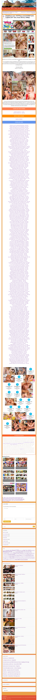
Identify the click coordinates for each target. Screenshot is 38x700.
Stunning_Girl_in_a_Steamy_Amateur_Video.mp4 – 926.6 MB (19, 317)
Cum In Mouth (27, 551)
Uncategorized (5, 544)
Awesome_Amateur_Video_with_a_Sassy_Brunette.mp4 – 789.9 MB (19, 146)
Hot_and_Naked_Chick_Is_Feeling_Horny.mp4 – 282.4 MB (19, 233)
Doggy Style (29, 553)
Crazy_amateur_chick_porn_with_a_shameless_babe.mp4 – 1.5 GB (19, 178)
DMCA (23, 8)
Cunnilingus (11, 553)
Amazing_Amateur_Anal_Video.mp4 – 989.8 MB (19, 138)
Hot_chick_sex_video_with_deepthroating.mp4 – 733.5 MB (19, 241)
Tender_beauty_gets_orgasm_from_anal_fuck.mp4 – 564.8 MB (19, 334)
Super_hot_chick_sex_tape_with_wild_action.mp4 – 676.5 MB (19, 325)
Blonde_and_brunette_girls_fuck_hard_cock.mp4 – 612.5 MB (19, 160)
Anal (12, 497)
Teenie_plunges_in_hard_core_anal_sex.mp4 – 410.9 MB (19, 333)
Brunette (21, 497)
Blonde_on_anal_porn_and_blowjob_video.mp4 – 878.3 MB (19, 165)
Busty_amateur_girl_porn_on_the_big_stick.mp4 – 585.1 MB (19, 169)
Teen (14, 500)
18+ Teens (7, 497)
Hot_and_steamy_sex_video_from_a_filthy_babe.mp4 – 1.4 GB (19, 234)
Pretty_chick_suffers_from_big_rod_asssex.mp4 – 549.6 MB (19, 283)
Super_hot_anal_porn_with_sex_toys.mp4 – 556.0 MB (19, 322)
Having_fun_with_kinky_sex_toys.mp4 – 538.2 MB (19, 220)
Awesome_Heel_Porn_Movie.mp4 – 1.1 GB (19, 149)
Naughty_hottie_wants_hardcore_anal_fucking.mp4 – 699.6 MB (19, 275)
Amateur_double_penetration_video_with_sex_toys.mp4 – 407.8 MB (19, 130)
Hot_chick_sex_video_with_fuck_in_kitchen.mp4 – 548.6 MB (19, 242)
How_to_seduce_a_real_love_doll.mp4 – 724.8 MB (19, 253)
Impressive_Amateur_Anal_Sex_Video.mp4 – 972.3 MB (19, 255)
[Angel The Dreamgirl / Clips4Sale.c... (20, 574)
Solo (9, 559)
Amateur (9, 550)
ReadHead (20, 499)
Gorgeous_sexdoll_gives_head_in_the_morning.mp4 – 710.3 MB (19, 209)
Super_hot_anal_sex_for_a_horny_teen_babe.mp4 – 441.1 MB (19, 323)
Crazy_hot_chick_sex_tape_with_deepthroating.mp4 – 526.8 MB (19, 180)
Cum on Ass (4, 498)
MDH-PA (12, 8)
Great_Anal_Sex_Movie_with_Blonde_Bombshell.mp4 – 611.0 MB (19, 210)
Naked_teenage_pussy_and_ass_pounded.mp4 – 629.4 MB (19, 272)
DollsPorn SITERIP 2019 (14, 498)
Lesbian (3, 499)
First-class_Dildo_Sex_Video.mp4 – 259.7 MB (19, 203)
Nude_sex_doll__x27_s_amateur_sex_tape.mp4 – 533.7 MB (19, 279)
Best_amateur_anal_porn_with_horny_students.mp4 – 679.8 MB (19, 156)
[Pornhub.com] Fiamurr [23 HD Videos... (20, 627)
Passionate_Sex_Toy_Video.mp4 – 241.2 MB (19, 281)
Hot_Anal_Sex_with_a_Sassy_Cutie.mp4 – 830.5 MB (19, 232)
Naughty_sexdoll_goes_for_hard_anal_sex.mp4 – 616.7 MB (19, 276)
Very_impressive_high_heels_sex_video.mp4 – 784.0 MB (19, 357)
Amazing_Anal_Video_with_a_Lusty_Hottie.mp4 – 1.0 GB (19, 139)
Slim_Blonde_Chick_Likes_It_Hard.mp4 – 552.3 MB (19, 310)
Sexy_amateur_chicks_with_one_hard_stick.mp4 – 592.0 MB (19, 293)
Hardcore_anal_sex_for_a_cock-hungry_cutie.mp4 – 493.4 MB (19, 214)
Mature (4, 557)
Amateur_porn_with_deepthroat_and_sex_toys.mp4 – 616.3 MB (19, 137)
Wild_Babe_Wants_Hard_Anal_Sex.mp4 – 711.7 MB (19, 362)
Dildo (24, 553)
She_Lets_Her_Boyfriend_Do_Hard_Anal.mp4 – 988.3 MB (19, 306)
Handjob (28, 554)
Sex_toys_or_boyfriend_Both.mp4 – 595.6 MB (19, 304)
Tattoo (12, 500)
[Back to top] (36, 698)
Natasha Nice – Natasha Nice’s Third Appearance (11, 675)
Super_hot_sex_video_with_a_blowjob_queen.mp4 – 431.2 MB (19, 326)
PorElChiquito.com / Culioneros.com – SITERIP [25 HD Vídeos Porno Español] (10, 12)
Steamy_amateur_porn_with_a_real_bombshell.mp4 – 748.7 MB (19, 314)
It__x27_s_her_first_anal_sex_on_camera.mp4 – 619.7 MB (19, 264)
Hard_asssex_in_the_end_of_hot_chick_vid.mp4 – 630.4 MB (19, 219)
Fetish (16, 554)
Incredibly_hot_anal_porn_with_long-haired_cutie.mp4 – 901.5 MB (19, 262)
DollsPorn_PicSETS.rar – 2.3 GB (19, 111)
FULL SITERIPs (7, 18)
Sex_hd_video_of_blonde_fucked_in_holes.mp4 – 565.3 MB (19, 303)
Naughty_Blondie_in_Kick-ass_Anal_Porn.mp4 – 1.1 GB (19, 274)
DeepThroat (8, 498)
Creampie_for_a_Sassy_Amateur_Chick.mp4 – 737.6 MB (19, 181)
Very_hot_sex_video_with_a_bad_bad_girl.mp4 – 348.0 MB (19, 356)
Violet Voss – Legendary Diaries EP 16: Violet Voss (11, 671)
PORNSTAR (5, 541)
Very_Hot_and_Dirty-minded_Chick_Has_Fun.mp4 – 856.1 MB (19, 354)
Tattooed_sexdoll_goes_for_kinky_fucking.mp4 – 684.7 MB (19, 332)
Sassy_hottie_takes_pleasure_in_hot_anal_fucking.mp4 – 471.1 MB (19, 291)
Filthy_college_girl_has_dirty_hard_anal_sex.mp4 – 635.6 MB (19, 198)
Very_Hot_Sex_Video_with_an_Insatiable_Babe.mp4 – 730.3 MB (19, 355)
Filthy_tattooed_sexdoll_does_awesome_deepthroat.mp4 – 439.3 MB (19, 201)
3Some (10, 497)
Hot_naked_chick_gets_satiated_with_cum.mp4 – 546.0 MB (19, 244)
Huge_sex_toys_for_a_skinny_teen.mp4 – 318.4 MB (19, 254)
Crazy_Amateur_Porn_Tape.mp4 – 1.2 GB (19, 179)
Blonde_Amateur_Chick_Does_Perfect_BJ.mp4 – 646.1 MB (19, 158)
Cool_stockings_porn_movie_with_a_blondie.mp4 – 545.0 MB (19, 177)
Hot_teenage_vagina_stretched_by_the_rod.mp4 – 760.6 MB (19, 251)
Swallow (10, 500)
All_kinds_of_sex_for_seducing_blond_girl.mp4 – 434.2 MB (19, 125)
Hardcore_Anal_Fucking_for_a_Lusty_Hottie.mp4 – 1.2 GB (19, 213)
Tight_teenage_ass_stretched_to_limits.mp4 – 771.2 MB (19, 344)
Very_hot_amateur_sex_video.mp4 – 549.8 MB (19, 353)
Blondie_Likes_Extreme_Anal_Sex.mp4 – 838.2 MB (19, 167)
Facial (11, 554)
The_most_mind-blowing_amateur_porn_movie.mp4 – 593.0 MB (19, 337)
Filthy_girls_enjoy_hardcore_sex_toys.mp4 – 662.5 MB (19, 200)
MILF (11, 557)
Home (3, 8)
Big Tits (14, 497)
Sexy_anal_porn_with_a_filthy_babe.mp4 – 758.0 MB (19, 295)
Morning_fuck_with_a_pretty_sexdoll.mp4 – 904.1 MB (19, 271)
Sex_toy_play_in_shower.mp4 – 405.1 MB (19, 305)
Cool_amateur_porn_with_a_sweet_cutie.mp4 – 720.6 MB (19, 172)
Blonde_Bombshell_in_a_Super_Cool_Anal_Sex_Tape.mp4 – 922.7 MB (19, 162)
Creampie (19, 551)
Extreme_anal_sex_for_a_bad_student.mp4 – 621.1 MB (19, 190)
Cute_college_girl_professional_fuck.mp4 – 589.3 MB (19, 182)
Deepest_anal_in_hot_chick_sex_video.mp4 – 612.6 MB (19, 183)
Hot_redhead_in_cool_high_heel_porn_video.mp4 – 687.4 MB (19, 245)
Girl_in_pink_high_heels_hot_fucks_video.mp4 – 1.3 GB (19, 207)
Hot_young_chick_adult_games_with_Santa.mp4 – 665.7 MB (19, 252)
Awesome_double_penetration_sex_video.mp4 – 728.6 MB (19, 148)
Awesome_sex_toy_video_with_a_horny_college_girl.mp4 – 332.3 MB (19, 151)
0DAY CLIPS (5, 532)
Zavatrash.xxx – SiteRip (18, 618)
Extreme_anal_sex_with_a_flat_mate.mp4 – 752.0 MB (19, 191)
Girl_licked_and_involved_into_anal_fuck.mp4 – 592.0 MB (19, 208)
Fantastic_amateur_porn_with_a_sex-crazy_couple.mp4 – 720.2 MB (19, 192)
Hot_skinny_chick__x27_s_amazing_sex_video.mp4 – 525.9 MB (19, 249)
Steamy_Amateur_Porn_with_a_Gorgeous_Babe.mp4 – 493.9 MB (19, 313)
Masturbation (29, 555)
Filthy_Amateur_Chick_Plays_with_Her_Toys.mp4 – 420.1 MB (19, 197)
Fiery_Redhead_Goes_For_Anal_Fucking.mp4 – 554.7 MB (19, 196)
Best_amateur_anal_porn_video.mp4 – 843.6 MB (19, 155)
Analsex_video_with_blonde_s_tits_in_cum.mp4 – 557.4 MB (19, 140)
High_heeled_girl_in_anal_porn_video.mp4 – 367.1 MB (19, 224)
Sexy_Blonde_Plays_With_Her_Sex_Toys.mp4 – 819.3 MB (19, 296)
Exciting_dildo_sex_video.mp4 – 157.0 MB (19, 188)
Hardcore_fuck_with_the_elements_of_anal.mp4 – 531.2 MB (19, 217)
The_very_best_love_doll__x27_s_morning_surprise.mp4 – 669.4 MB (19, 338)
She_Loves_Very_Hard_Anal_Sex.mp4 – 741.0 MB (19, 307)
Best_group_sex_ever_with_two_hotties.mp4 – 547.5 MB (19, 157)
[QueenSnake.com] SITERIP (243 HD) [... (20, 645)
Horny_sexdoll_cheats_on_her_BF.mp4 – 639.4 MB (19, 228)
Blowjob (19, 497)
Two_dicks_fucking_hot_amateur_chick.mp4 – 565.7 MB (19, 346)
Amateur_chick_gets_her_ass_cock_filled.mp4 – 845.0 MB (19, 127)
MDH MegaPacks (5, 535)
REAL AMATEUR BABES (22, 558)
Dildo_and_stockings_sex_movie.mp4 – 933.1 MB (19, 186)
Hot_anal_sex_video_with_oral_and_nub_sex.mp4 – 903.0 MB (19, 230)
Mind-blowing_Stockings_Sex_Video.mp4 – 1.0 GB (19, 270)
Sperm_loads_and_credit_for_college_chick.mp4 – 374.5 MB (19, 312)
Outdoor (10, 499)
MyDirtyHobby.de (29, 557)
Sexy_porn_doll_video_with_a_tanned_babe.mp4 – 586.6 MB (19, 301)
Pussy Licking (17, 499)
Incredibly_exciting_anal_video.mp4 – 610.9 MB (19, 260)
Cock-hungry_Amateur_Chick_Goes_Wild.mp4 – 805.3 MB (19, 171)
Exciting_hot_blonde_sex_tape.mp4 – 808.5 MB (19, 189)
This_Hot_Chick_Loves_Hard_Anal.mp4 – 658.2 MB (19, 341)
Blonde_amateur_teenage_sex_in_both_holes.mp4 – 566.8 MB (19, 159)
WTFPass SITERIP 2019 (19, 500)
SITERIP (33, 558)
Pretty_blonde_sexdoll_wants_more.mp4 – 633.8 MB (19, 282)
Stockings (6, 500)
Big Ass (21, 550)
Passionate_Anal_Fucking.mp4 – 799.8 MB (19, 280)
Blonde (16, 497)
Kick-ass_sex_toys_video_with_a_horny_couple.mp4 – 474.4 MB (19, 265)
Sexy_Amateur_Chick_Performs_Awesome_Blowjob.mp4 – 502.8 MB (19, 294)
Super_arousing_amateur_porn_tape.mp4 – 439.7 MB (19, 320)
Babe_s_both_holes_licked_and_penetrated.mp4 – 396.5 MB (19, 152)
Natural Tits (6, 499)
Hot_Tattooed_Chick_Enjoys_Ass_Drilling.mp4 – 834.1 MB (19, 250)
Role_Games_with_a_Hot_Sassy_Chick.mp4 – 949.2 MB (19, 290)
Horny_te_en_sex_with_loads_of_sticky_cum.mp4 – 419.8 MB (19, 229)
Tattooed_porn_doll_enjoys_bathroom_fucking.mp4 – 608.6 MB (19, 331)
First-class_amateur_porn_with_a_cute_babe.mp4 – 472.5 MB (19, 202)
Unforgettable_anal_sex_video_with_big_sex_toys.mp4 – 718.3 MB (19, 348)
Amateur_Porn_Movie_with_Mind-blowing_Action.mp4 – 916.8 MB (19, 134)
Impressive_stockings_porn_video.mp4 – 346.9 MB (19, 259)
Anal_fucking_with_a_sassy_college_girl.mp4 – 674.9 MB (19, 141)
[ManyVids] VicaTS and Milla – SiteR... (20, 609)
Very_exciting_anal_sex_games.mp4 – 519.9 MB (19, 351)
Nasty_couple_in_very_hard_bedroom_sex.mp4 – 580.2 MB (19, 273)
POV (12, 558)
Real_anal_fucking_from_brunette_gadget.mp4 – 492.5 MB (19, 285)
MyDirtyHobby (17, 557)
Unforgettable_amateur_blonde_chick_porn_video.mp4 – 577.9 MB (19, 347)
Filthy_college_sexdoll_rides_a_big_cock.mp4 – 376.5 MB (19, 199)
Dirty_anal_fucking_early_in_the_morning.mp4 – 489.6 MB (19, 187)
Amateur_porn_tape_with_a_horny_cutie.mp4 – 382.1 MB (19, 135)
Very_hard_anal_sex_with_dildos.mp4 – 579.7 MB (19, 352)
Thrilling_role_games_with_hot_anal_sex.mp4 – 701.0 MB (19, 342)
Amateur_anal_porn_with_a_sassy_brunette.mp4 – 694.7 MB (19, 126)
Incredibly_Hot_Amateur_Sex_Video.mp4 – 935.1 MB (19, 261)
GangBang (20, 554)
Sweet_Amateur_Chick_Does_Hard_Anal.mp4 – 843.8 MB (19, 327)
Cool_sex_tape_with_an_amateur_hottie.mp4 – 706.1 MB (19, 176)
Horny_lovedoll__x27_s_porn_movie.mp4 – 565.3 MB (19, 227)
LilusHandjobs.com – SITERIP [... (19, 636)
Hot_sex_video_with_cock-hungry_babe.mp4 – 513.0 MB (19, 248)
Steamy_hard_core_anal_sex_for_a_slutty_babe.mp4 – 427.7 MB (19, 316)
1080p (4, 497)
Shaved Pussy (29, 558)
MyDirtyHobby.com (23, 557)
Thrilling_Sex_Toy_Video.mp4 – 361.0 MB (19, 343)
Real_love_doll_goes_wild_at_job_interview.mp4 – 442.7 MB (19, 289)
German (24, 554)
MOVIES (15, 8)
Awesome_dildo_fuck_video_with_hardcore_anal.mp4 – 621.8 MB (19, 147)
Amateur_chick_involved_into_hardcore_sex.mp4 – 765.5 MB (19, 128)
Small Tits (3, 500)
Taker (3, 18)
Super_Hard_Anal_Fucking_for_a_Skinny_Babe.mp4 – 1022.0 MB (19, 321)
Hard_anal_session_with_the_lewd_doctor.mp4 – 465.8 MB (19, 218)
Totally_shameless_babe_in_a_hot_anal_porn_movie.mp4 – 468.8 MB (19, 345)
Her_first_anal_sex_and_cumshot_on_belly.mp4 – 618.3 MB (19, 222)
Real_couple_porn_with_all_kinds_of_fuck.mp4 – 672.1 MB (19, 286)
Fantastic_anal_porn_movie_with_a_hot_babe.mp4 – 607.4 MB (19, 193)
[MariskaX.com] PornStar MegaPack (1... (20, 600)
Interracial (12, 555)
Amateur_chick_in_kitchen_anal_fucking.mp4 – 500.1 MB (19, 129)
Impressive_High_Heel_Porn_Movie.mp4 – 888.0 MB (19, 258)
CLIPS (5, 8)
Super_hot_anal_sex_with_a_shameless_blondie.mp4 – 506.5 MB (19, 324)
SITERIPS (8, 8)
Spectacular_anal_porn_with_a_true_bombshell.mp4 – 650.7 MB (19, 311)
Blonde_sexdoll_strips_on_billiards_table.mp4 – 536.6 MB (19, 166)
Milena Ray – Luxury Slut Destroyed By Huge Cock (11, 673)
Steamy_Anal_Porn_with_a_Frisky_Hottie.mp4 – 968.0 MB (19, 315)
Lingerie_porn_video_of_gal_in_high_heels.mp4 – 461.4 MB (19, 269)
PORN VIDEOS (5, 539)
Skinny (23, 499)
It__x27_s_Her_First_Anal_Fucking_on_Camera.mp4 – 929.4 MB (19, 263)
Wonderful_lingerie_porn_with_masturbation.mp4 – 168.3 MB (19, 363)
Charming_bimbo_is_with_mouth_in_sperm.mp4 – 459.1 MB (19, 170)
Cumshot (6, 553)
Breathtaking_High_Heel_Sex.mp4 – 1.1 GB (19, 168)
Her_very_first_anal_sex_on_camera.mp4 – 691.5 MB (19, 223)
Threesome (24, 559)
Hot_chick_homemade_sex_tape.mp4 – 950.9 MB (19, 240)
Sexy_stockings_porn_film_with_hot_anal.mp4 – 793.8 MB (19, 302)
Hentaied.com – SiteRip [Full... (19, 565)
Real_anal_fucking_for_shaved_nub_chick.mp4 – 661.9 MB (19, 284)
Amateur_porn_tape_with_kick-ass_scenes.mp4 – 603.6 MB (19, 136)
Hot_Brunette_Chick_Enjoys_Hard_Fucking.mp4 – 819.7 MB (19, 238)
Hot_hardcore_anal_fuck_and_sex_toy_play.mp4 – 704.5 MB (19, 243)
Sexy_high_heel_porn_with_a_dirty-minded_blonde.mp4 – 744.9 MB (19, 300)
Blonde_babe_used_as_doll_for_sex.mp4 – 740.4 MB (19, 161)
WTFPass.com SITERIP (5, 501)
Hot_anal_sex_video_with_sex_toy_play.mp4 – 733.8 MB (19, 231)
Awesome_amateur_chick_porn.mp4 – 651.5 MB (19, 145)
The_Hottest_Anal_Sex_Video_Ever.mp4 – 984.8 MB (19, 336)
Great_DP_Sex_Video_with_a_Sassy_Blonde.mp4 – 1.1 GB (19, 212)
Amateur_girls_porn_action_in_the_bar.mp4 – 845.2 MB (19, 131)
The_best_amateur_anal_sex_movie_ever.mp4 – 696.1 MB (19, 335)
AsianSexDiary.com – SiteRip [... (19, 583)
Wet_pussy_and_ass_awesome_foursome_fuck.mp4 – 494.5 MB (19, 358)
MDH (7, 557)
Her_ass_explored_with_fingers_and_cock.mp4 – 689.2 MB (19, 221)
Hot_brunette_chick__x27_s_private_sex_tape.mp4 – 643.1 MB (19, 239)
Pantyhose (13, 499)
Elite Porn (5, 4)
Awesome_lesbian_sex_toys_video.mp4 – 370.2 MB (19, 150)
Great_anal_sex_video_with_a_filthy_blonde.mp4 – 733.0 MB (19, 211)
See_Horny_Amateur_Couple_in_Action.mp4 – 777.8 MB (19, 292)
